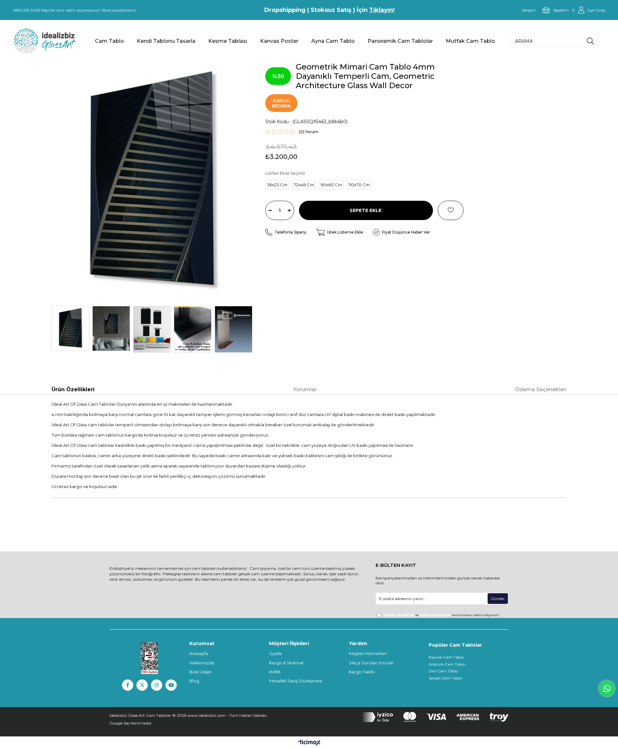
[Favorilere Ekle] (450, 210)
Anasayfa (198, 653)
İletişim (529, 10)
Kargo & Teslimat (286, 662)
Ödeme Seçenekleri (540, 389)
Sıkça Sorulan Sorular (371, 662)
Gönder (498, 598)
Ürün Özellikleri (73, 389)
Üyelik (275, 653)
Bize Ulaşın (200, 671)
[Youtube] (171, 685)
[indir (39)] (149, 658)
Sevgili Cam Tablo (445, 678)
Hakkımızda (201, 662)
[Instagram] (156, 685)
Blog (194, 680)
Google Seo (120, 723)
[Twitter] (142, 685)
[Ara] (590, 41)
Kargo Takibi (362, 671)
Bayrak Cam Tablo (446, 657)
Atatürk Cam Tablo (447, 664)
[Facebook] (127, 685)
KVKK (274, 671)
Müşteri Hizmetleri (368, 653)
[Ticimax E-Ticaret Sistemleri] (309, 743)
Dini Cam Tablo (443, 671)
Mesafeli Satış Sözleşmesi (295, 680)
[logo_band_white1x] (435, 717)
